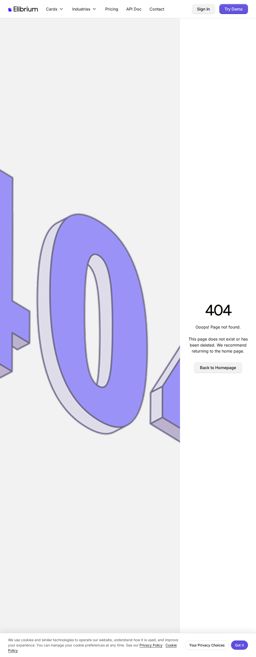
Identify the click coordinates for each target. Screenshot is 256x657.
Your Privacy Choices (207, 645)
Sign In (203, 9)
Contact (157, 9)
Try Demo (233, 9)
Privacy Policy (151, 645)
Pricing (111, 9)
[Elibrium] (23, 9)
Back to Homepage (218, 367)
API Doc (134, 9)
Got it (239, 645)
